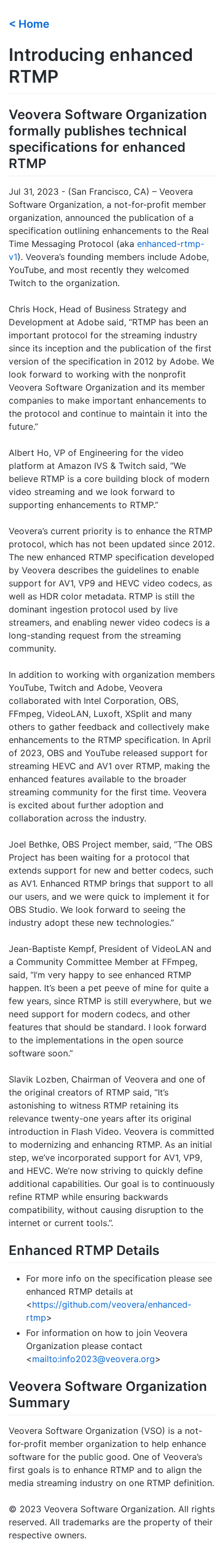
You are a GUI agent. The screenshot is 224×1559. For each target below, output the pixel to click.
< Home (29, 23)
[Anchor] (55, 22)
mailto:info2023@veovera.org (93, 1358)
